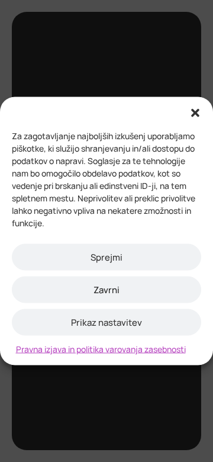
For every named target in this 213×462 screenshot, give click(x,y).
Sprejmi (106, 257)
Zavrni (106, 289)
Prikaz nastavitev (106, 322)
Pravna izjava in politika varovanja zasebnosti (101, 349)
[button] (195, 112)
